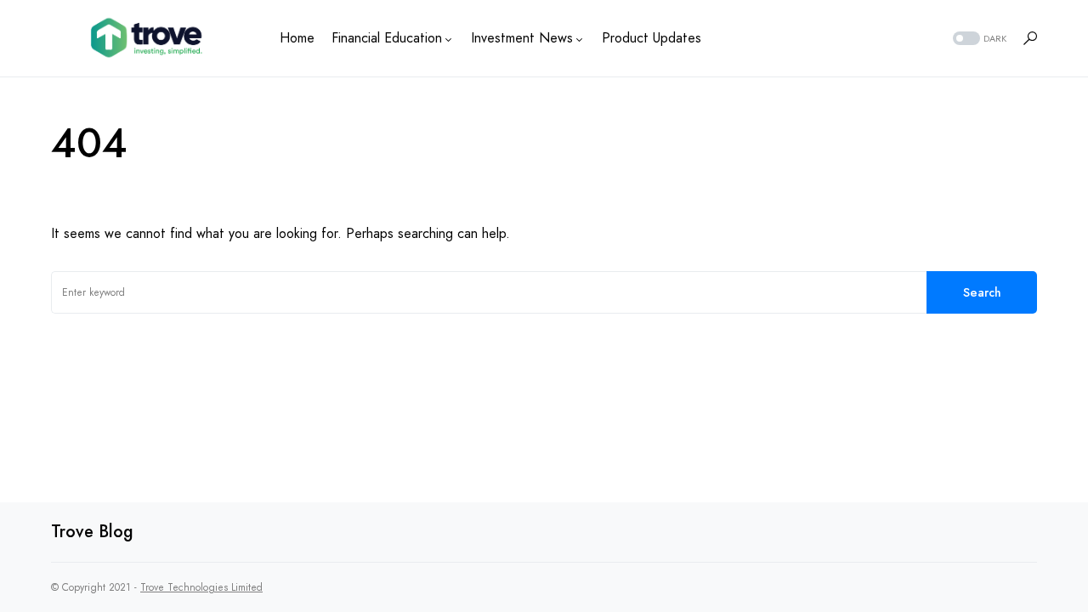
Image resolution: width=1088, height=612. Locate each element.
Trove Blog (92, 531)
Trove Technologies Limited (201, 587)
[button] (977, 38)
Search (982, 292)
